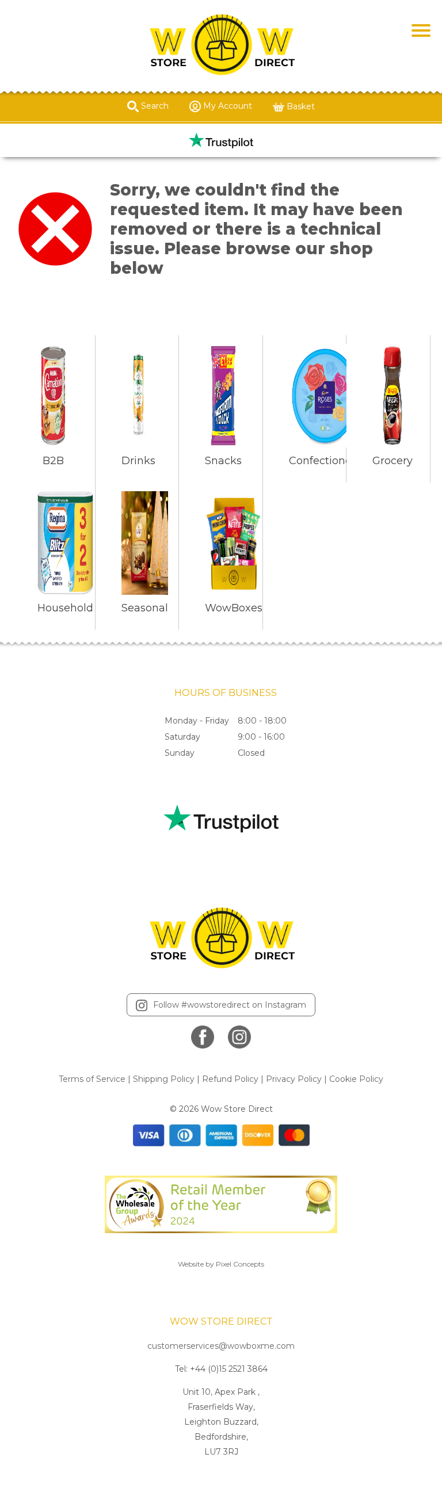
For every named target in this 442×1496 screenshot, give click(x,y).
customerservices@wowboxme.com (221, 1346)
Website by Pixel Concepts (221, 1264)
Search (154, 106)
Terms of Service (92, 1079)
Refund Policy (230, 1079)
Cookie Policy (356, 1079)
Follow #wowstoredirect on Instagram (229, 1005)
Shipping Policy (164, 1079)
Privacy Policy (294, 1079)
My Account (226, 106)
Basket (299, 106)
